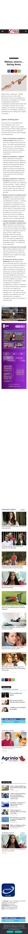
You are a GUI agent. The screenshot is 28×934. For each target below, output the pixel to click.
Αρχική (2, 35)
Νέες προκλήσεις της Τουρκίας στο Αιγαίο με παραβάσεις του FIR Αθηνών (18, 819)
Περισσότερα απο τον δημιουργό (10, 689)
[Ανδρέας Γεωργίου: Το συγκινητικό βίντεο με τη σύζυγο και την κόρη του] (5, 812)
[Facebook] (8, 71)
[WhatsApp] (19, 71)
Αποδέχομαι (10, 931)
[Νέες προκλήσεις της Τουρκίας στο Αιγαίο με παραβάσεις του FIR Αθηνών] (5, 819)
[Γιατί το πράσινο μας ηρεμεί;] (5, 695)
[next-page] (5, 715)
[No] (26, 928)
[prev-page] (2, 715)
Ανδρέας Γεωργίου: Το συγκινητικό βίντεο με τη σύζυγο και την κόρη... (18, 812)
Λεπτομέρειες (18, 931)
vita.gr (3, 306)
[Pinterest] (15, 71)
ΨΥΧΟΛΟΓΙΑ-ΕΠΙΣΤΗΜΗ (11, 35)
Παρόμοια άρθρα (6, 687)
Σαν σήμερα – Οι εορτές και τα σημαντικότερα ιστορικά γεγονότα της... (17, 804)
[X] (12, 71)
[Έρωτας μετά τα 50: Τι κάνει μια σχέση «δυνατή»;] (5, 702)
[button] (2, 31)
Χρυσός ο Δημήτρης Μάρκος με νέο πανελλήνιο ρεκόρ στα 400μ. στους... (18, 788)
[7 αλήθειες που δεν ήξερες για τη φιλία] (5, 709)
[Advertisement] (14, 15)
